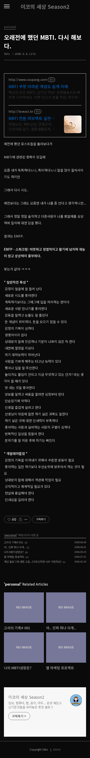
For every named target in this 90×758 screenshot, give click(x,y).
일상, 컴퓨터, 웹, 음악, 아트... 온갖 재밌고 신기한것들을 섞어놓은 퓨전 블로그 (35, 705)
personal (11, 535)
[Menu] (6, 6)
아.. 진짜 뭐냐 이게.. (14, 547)
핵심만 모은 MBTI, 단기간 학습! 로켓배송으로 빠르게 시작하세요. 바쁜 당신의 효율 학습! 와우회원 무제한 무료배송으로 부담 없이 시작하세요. (45, 94)
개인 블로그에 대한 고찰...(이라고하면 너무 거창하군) (32, 561)
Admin (57, 749)
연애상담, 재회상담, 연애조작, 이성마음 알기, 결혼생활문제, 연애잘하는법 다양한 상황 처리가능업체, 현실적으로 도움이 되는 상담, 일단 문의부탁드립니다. (32, 126)
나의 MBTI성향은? (14, 552)
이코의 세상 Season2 (45, 6)
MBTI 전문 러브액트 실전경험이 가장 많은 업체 (32, 118)
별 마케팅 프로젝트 (14, 557)
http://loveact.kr (21, 111)
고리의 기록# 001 (13, 542)
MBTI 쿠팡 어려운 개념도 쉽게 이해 (38, 86)
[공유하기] (20, 519)
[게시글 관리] (26, 519)
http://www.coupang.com (28, 79)
